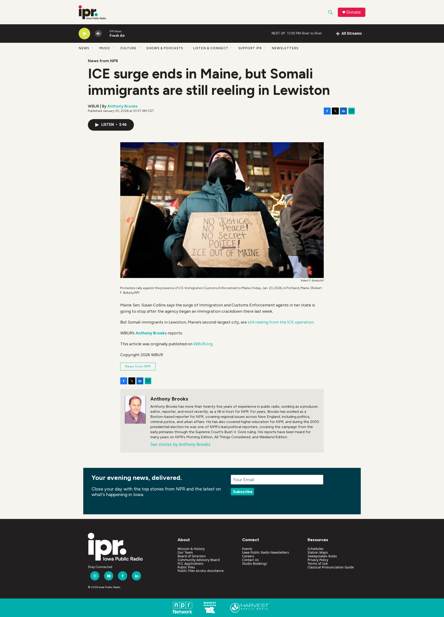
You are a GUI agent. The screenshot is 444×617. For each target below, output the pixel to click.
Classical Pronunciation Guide (331, 567)
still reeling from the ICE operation (281, 322)
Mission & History (191, 548)
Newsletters (285, 48)
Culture (128, 48)
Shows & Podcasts (164, 48)
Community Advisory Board (199, 560)
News (84, 48)
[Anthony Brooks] (135, 410)
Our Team (185, 552)
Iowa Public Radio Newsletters (265, 552)
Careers (248, 556)
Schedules (316, 548)
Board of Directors (192, 556)
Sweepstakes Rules (322, 556)
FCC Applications (191, 563)
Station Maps (318, 552)
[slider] (105, 33)
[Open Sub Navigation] (93, 48)
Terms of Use (318, 563)
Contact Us (250, 560)
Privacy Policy (318, 560)
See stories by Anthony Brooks (180, 444)
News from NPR (103, 61)
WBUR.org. (203, 343)
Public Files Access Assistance (201, 570)
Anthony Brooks (122, 106)
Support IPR (250, 48)
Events (247, 548)
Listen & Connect (210, 48)
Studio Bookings (254, 563)
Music (104, 48)
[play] (84, 33)
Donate (353, 12)
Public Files (186, 567)
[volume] (98, 33)
